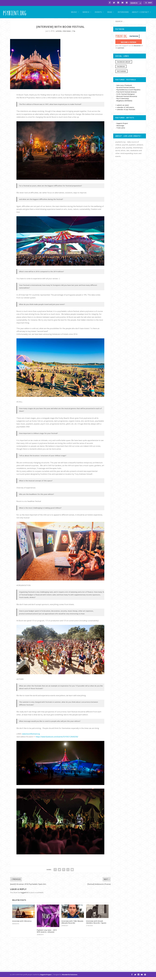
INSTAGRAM (121, 71)
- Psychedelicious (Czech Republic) (127, 90)
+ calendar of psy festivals (125, 109)
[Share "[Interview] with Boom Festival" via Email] (72, 869)
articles (59, 31)
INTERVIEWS (123, 12)
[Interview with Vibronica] (23, 911)
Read (109, 12)
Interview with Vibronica (21, 921)
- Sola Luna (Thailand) (123, 85)
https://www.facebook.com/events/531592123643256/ (57, 737)
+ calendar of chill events (124, 107)
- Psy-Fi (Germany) (122, 98)
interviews (67, 31)
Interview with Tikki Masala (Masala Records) (72, 922)
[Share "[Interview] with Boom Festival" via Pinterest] (64, 869)
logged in (24, 892)
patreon (121, 48)
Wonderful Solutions (69, 975)
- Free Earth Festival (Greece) (125, 92)
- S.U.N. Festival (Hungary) (125, 94)
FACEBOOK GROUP (123, 62)
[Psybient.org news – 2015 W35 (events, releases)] (48, 916)
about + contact (140, 12)
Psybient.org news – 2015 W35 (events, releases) (47, 931)
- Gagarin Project (121, 123)
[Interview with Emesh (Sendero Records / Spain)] (97, 911)
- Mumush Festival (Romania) (126, 96)
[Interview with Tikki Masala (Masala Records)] (72, 911)
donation (137, 46)
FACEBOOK (121, 66)
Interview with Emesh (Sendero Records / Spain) (96, 922)
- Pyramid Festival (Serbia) (125, 87)
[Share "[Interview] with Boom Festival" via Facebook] (55, 869)
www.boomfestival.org (31, 734)
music (74, 12)
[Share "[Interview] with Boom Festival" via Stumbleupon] (68, 869)
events (98, 12)
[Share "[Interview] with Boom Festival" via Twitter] (59, 869)
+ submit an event (122, 105)
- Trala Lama (120, 128)
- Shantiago (119, 126)
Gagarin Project (45, 975)
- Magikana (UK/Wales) (123, 101)
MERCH (86, 12)
